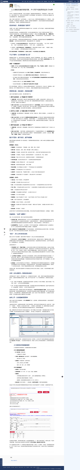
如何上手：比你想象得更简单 (71, 31)
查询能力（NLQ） (70, 22)
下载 (49, 1)
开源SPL (27, 467)
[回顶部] (62, 376)
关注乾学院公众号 (1, 463)
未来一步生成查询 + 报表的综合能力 (72, 29)
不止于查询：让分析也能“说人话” (72, 5)
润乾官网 (4, 467)
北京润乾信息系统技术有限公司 (45, 468)
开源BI (31, 467)
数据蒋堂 (45, 1)
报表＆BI (31, 1)
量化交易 (39, 1)
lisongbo (15, 4)
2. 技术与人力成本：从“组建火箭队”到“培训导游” (73, 15)
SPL (25, 467)
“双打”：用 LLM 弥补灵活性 (71, 27)
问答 (25, 1)
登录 (75, 1)
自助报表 (37, 467)
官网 (51, 1)
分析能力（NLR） (70, 24)
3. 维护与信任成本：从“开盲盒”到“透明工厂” (73, 18)
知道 (27, 1)
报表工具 (16, 467)
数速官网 (8, 467)
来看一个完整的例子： (71, 7)
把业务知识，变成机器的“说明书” (72, 3)
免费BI (34, 467)
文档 (54, 1)
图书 (42, 1)
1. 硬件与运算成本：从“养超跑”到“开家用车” (73, 12)
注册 (78, 1)
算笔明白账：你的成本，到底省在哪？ (72, 9)
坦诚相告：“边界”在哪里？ (71, 25)
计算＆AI (35, 1)
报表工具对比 (21, 467)
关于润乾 (12, 467)
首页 (23, 1)
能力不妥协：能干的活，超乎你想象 (72, 20)
